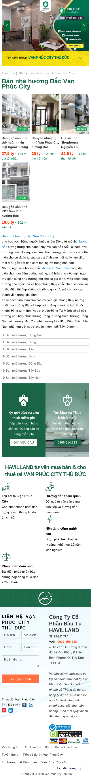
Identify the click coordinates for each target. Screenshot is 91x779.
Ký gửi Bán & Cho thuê (61, 747)
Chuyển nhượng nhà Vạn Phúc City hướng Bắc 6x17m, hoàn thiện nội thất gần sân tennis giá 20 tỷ (45, 142)
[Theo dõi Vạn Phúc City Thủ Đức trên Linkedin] (11, 710)
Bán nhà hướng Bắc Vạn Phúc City (28, 236)
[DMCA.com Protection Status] (65, 734)
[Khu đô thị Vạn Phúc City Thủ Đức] (45, 25)
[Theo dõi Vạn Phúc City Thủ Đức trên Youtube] (5, 710)
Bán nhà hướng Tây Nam (23, 377)
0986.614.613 (67, 442)
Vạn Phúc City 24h (54, 762)
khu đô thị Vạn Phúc (56, 268)
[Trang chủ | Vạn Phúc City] (45, 6)
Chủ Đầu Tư (32, 747)
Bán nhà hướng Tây (20, 349)
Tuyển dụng (10, 754)
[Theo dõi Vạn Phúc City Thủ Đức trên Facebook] (25, 704)
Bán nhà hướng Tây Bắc (23, 370)
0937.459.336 (67, 641)
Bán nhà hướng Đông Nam (25, 335)
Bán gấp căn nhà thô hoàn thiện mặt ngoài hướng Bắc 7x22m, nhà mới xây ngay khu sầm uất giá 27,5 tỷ (15, 142)
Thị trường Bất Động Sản (19, 762)
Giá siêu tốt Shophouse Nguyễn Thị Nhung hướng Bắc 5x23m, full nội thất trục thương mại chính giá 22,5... (74, 142)
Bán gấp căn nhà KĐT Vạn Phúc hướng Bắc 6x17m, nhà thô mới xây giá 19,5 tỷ (14, 211)
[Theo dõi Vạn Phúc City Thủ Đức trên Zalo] (32, 704)
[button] (43, 46)
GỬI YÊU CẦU (23, 442)
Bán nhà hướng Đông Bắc (24, 363)
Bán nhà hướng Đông (21, 342)
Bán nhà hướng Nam (20, 356)
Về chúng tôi (10, 747)
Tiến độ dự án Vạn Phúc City (43, 754)
